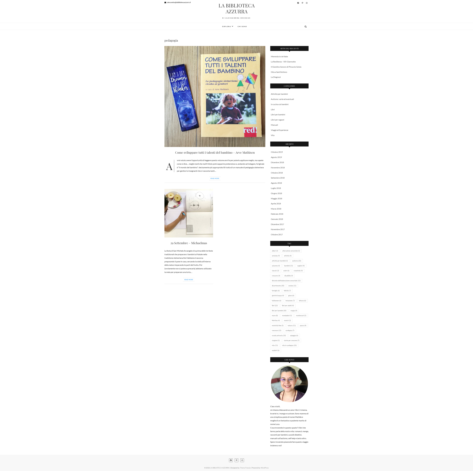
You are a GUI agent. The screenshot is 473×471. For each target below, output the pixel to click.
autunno (276, 266)
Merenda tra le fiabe (279, 56)
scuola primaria (279, 335)
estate (292, 286)
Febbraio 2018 (277, 214)
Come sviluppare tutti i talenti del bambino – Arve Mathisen (215, 152)
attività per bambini (280, 261)
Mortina (276, 320)
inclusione (290, 301)
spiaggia (294, 335)
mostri (287, 320)
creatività (298, 271)
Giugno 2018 (276, 193)
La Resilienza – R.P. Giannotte (283, 61)
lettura (302, 301)
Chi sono (242, 26)
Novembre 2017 (278, 229)
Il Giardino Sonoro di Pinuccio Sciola (286, 67)
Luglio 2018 (276, 188)
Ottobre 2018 (277, 173)
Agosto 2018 (276, 183)
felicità (287, 291)
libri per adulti (288, 306)
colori (286, 271)
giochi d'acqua (278, 296)
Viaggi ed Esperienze (279, 130)
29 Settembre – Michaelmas (188, 243)
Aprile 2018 (276, 203)
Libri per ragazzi (277, 119)
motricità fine (278, 325)
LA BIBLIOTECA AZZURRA (237, 8)
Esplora (226, 26)
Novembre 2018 (278, 167)
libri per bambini (279, 311)
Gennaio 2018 (277, 219)
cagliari (301, 266)
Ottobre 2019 (277, 152)
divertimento (278, 286)
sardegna (290, 330)
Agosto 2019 (276, 157)
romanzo (276, 330)
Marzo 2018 (276, 209)
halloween (276, 301)
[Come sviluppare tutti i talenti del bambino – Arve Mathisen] (214, 96)
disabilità (288, 276)
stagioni (276, 340)
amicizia (276, 256)
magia (294, 311)
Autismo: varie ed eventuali (282, 99)
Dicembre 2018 (277, 162)
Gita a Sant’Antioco (279, 72)
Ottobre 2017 (277, 234)
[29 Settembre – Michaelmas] (188, 213)
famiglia (276, 291)
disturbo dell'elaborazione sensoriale (286, 281)
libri (275, 306)
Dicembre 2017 (277, 224)
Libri (273, 109)
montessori (301, 316)
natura (292, 325)
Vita (272, 135)
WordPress (265, 468)
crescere (276, 276)
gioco (291, 296)
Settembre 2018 (278, 178)
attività (288, 256)
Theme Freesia (245, 468)
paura (303, 325)
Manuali (274, 125)
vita (275, 345)
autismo (296, 261)
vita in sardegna (289, 345)
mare (275, 316)
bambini (288, 266)
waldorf (275, 350)
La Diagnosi (276, 77)
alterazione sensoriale (291, 251)
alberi (275, 251)
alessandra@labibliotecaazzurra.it (179, 2)
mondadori (287, 316)
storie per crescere (291, 340)
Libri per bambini (278, 114)
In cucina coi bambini (279, 104)
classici (275, 271)
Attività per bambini (279, 94)
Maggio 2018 (276, 198)
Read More (215, 178)
